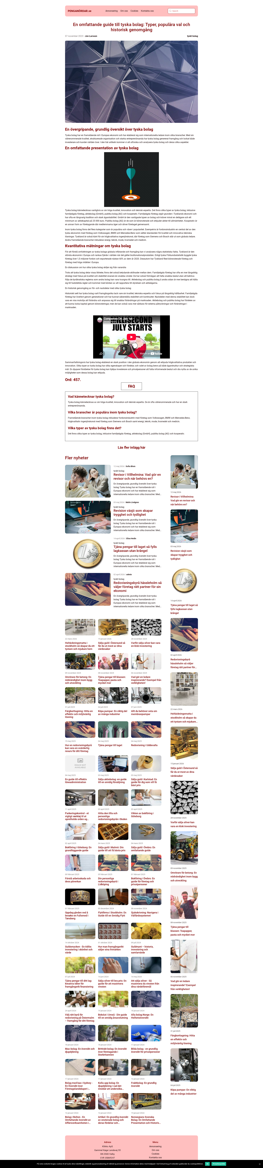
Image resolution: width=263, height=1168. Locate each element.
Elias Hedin (131, 538)
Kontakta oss (147, 11)
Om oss (124, 11)
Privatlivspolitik (219, 1164)
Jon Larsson (91, 36)
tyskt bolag (192, 36)
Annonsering (111, 11)
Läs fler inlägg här (131, 447)
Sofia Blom (130, 466)
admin (129, 574)
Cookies (134, 11)
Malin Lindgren (132, 502)
